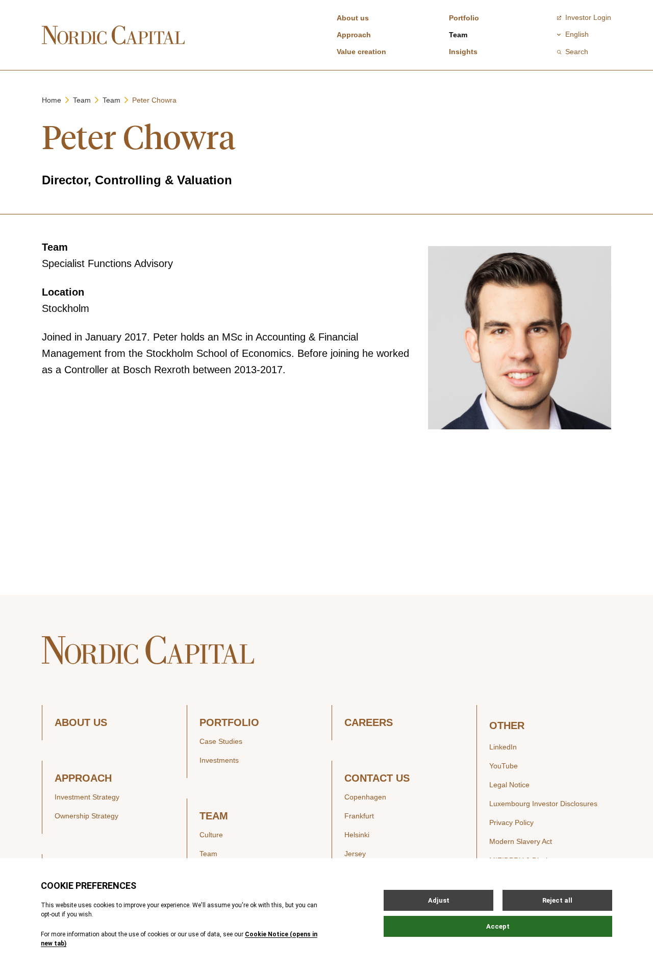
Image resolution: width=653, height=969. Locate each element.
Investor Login (588, 17)
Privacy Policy (511, 822)
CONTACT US (377, 778)
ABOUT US (81, 722)
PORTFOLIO (229, 722)
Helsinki (356, 835)
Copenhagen (365, 797)
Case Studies (220, 741)
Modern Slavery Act (520, 841)
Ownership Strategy (86, 816)
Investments (219, 760)
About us (353, 18)
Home (51, 100)
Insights (463, 51)
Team (458, 35)
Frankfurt (359, 816)
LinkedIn (503, 747)
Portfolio (464, 18)
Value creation (361, 51)
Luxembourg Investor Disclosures (543, 804)
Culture (211, 835)
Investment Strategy (87, 797)
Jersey (355, 854)
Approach (354, 35)
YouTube (503, 766)
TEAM (213, 816)
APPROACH (83, 778)
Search (576, 51)
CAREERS (368, 722)
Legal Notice (509, 785)
